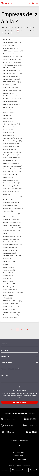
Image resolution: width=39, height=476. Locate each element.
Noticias (4, 344)
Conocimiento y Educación (10, 369)
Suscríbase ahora (19, 402)
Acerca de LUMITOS (19, 456)
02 (21, 329)
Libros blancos (6, 362)
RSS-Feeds (4, 375)
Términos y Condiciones (19, 470)
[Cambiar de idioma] (32, 3)
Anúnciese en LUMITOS (19, 452)
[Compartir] (29, 3)
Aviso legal (5, 470)
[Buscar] (26, 3)
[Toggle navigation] (37, 3)
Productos (5, 356)
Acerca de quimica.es (19, 459)
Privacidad (33, 470)
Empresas (4, 350)
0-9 (3, 28)
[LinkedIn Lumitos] (19, 445)
